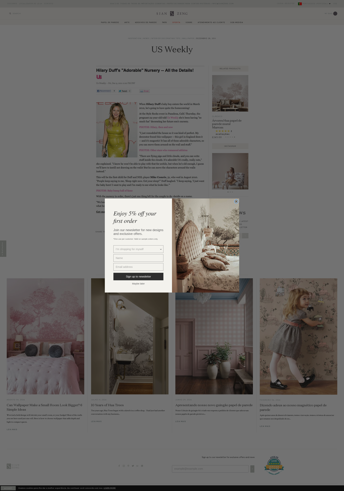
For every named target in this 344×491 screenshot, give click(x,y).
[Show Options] (161, 249)
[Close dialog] (236, 201)
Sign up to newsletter (138, 276)
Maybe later (138, 283)
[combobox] (138, 249)
